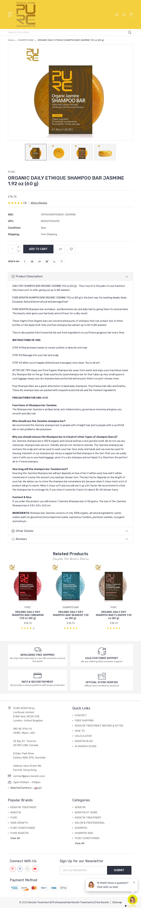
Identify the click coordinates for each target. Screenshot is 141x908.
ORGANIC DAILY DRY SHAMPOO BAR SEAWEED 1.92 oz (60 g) (71, 615)
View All (15, 838)
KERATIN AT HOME (86, 812)
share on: (14, 261)
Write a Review (39, 203)
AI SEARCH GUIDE (85, 746)
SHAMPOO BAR (84, 833)
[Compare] (124, 16)
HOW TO (80, 730)
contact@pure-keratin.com (29, 776)
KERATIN (15, 812)
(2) (25, 203)
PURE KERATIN (19, 833)
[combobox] (130, 906)
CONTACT (81, 715)
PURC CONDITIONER (22, 827)
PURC (13, 817)
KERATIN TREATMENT (23, 807)
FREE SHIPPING (84, 720)
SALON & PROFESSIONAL (90, 822)
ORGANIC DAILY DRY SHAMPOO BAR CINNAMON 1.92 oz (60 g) (28, 615)
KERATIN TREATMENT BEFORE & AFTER (99, 725)
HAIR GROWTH (19, 822)
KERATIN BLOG (84, 741)
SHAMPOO (81, 827)
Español (132, 905)
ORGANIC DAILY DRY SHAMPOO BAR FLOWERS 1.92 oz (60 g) (114, 615)
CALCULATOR (83, 736)
